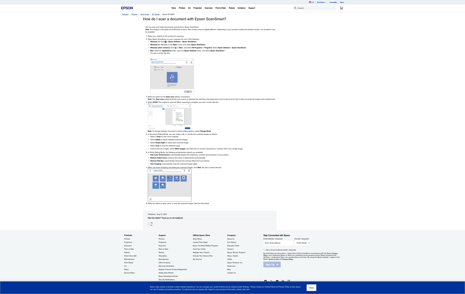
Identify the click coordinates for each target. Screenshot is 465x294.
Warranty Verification (166, 266)
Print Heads (128, 263)
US (313, 2)
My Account (197, 259)
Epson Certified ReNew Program (205, 246)
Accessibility (333, 2)
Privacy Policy (288, 259)
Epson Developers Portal (168, 276)
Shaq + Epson (232, 256)
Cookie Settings (243, 287)
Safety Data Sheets (166, 273)
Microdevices (129, 259)
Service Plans (129, 273)
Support (125, 14)
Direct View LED (130, 256)
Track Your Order (199, 249)
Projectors (128, 242)
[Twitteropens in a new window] (271, 281)
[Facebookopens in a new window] (265, 281)
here (248, 289)
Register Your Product (201, 252)
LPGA (229, 259)
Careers (230, 249)
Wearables (163, 256)
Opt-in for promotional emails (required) (281, 250)
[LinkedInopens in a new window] (283, 281)
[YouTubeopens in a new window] (277, 281)
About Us (230, 239)
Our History (231, 242)
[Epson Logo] (127, 8)
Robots (127, 252)
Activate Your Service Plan (203, 256)
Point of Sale (129, 249)
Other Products (164, 263)
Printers (134, 14)
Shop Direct (197, 239)
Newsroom (231, 266)
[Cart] (341, 8)
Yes (152, 223)
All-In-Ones (144, 14)
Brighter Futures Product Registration (173, 269)
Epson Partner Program (236, 252)
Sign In (342, 2)
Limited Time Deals (200, 242)
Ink (125, 266)
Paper (126, 269)
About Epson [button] (321, 2)
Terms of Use (274, 259)
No (151, 225)
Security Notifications (167, 280)
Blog (229, 269)
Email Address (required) (273, 239)
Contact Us (231, 273)
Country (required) (301, 239)
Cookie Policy (270, 287)
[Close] (311, 287)
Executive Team (233, 246)
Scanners (128, 246)
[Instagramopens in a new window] (289, 281)
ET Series (156, 14)
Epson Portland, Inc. (235, 263)
